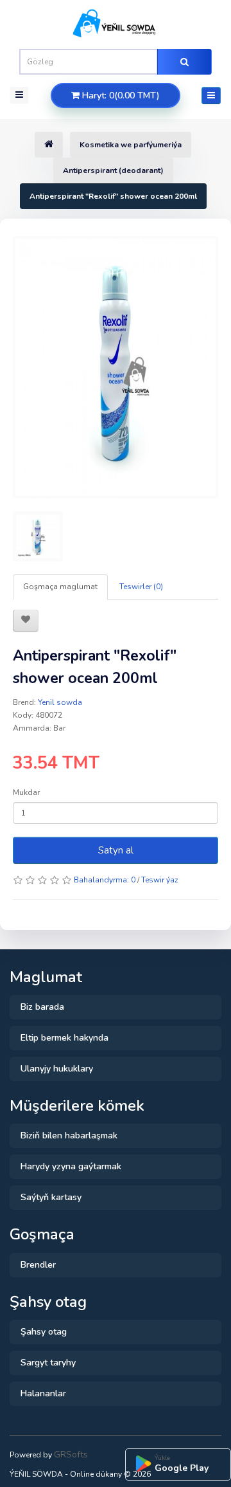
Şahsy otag (44, 1332)
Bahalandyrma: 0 (104, 880)
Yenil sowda (60, 702)
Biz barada (42, 1007)
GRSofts (71, 1454)
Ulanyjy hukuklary (57, 1069)
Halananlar (43, 1393)
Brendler (38, 1265)
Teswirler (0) (141, 586)
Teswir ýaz (159, 880)
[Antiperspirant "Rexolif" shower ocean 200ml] (115, 367)
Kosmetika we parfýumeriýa (131, 145)
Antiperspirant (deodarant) (113, 170)
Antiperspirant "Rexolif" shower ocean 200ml (113, 196)
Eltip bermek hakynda (64, 1038)
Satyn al (115, 850)
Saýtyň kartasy (51, 1197)
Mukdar (26, 792)
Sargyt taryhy (48, 1362)
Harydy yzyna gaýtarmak (71, 1166)
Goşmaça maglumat (60, 586)
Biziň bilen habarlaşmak (69, 1135)
